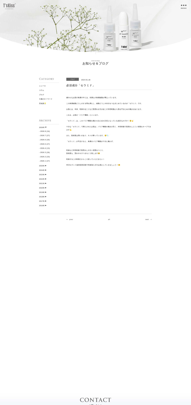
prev (71, 219)
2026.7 (43, 135)
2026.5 (43, 144)
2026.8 (43, 131)
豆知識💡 (42, 103)
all (109, 219)
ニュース (42, 86)
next (147, 219)
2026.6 (43, 140)
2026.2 (43, 157)
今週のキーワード (45, 99)
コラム (41, 90)
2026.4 (43, 148)
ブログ (41, 95)
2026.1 (43, 161)
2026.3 (43, 152)
